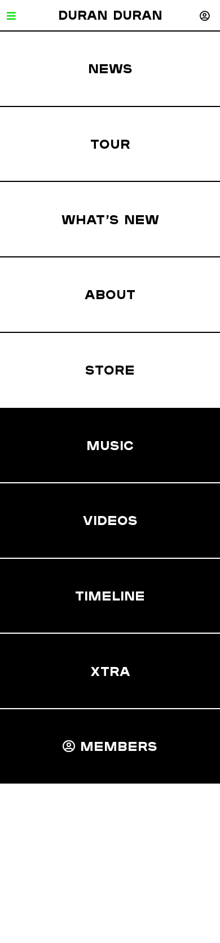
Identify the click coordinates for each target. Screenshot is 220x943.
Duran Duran (110, 15)
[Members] (204, 15)
